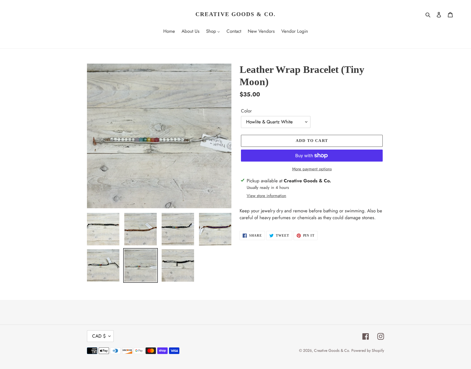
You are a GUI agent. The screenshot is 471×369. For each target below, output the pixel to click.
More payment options (312, 169)
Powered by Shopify (367, 350)
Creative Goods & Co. (235, 14)
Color (246, 111)
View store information (266, 196)
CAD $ (99, 336)
